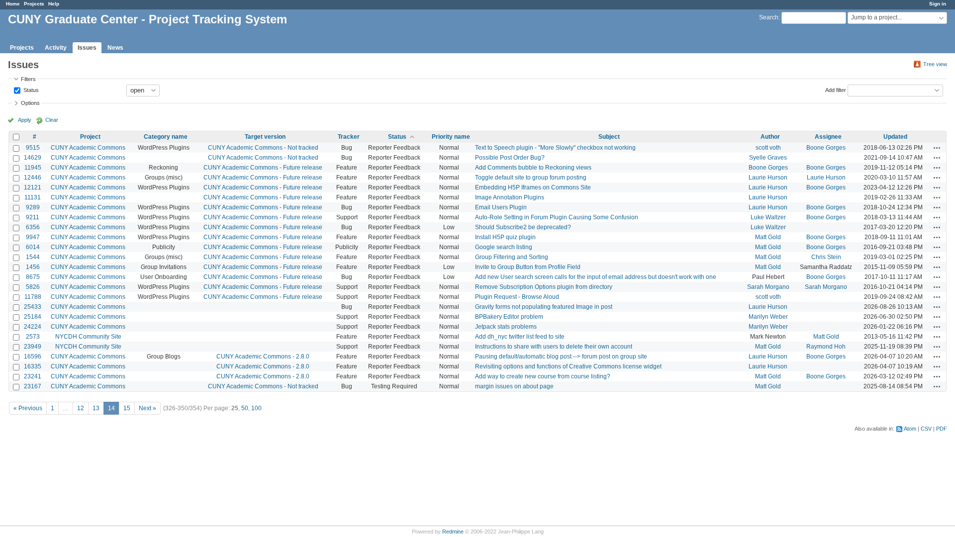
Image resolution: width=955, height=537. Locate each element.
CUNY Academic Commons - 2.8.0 (262, 356)
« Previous (27, 408)
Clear (51, 120)
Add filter (835, 89)
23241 (32, 376)
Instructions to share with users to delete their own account (553, 346)
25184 (32, 316)
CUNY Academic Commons (88, 147)
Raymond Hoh (826, 346)
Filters (28, 79)
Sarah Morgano (768, 286)
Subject (609, 136)
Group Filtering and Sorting (511, 257)
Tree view (935, 64)
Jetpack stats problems (506, 326)
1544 (33, 257)
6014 (33, 247)
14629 (32, 157)
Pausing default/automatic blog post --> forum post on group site (561, 356)
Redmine (453, 532)
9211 (32, 217)
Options (30, 103)
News (115, 47)
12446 (32, 177)
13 (96, 408)
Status (30, 89)
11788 (32, 296)
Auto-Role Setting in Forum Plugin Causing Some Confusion (556, 217)
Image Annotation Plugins (509, 197)
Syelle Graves (768, 157)
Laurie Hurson (768, 177)
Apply (24, 120)
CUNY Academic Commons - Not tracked (263, 147)
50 (244, 408)
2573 (33, 336)
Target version (265, 136)
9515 (33, 147)
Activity (56, 47)
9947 (33, 237)
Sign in (937, 3)
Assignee (828, 136)
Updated (895, 136)
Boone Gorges (826, 147)
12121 (32, 187)
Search (768, 17)
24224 (32, 326)
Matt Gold (768, 237)
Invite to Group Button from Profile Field (527, 267)
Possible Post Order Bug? (510, 157)
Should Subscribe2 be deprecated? (523, 227)
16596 (32, 356)
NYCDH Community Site (88, 336)
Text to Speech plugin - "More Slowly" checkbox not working (555, 147)
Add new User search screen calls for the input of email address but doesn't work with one (595, 276)
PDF (941, 429)
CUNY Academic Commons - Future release (262, 167)
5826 (33, 286)
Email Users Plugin (501, 207)
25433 (32, 306)
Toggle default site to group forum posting (530, 177)
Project (90, 136)
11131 (32, 197)
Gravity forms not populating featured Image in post (543, 306)
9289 (33, 207)
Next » (147, 408)
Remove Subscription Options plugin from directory (543, 286)
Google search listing (503, 247)
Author (770, 136)
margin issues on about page (514, 386)
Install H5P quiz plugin (505, 237)
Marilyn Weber (768, 316)
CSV (926, 429)
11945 (32, 167)
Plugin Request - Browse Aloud (517, 296)
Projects (34, 3)
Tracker (349, 136)
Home (13, 3)
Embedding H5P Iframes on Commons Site (533, 187)
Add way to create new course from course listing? (542, 376)
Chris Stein (826, 257)
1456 (33, 267)
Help (53, 3)
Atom (910, 429)
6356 (33, 227)
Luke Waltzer (768, 217)
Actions (937, 148)
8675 (33, 276)
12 (80, 408)
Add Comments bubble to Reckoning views (533, 167)
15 (126, 408)
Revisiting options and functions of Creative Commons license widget (568, 366)
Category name (166, 136)
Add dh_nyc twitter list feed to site (520, 336)
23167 (32, 386)
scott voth (768, 147)
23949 (32, 346)
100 (256, 408)
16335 (32, 366)
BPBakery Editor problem (509, 316)
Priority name (451, 136)
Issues (87, 47)
